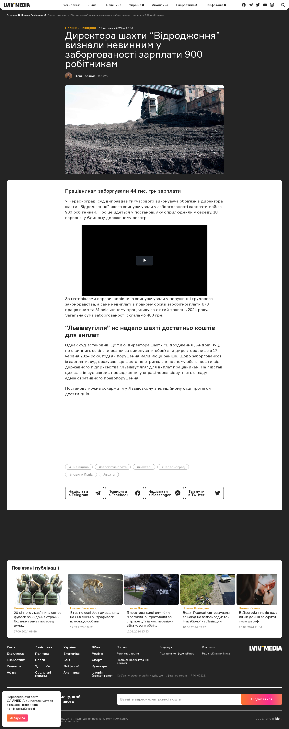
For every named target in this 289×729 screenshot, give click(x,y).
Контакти (208, 647)
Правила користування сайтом (133, 661)
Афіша (11, 672)
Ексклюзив (16, 653)
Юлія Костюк (84, 76)
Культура (99, 666)
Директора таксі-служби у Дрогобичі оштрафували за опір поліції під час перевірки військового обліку (150, 618)
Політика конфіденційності (178, 653)
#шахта (109, 474)
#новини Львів (81, 474)
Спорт (97, 660)
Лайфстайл (214, 5)
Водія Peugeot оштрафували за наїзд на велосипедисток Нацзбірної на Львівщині (206, 616)
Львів (92, 5)
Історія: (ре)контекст (102, 673)
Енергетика (185, 5)
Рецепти (14, 666)
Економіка (72, 653)
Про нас (122, 647)
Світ (67, 660)
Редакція (166, 647)
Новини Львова (136, 608)
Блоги (40, 660)
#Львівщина (79, 467)
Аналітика (160, 5)
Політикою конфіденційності (22, 707)
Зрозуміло (17, 718)
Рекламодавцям (128, 653)
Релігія (97, 653)
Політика (42, 653)
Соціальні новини (43, 673)
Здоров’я (42, 666)
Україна (135, 5)
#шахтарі (144, 467)
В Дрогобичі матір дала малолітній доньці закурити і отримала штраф (264, 616)
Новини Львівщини (32, 15)
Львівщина (112, 5)
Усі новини (71, 5)
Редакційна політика (216, 653)
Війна (96, 647)
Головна (12, 15)
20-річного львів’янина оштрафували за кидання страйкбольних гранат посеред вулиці (38, 618)
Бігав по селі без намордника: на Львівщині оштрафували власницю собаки (94, 616)
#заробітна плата (113, 467)
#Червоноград (173, 467)
